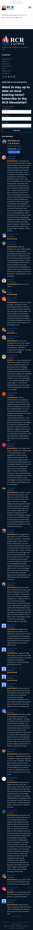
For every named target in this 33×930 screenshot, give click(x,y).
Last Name (6, 123)
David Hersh (11, 625)
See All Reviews (16, 916)
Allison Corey (12, 676)
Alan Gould (11, 488)
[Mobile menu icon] (29, 7)
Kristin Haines (12, 298)
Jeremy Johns (12, 900)
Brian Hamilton (12, 234)
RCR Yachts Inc (14, 141)
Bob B (9, 290)
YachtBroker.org (13, 928)
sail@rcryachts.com (18, 3)
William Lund (12, 649)
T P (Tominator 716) (14, 668)
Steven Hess (11, 156)
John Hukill (11, 444)
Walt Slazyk (11, 242)
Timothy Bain (12, 811)
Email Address (6, 109)
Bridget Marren (13, 888)
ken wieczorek (12, 356)
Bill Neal (10, 280)
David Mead (11, 684)
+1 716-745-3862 (18, 1)
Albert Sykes (11, 583)
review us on (13, 152)
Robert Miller (12, 749)
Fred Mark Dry (12, 393)
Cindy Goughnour (13, 336)
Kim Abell (10, 530)
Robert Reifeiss (12, 778)
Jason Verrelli (12, 710)
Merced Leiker (12, 328)
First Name (6, 116)
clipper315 (11, 875)
